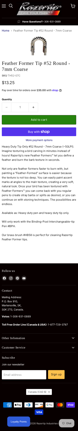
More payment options (39, 140)
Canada (37, 391)
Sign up (56, 374)
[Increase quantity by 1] (33, 107)
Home (5, 30)
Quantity (7, 99)
